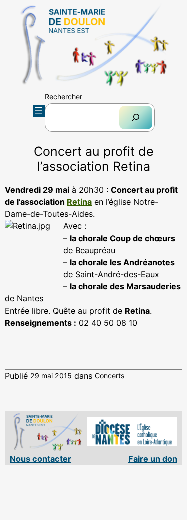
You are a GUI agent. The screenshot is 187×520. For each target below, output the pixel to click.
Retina (79, 202)
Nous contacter (40, 459)
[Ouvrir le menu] (39, 111)
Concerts (109, 375)
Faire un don (152, 459)
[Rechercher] (135, 117)
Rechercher (63, 96)
